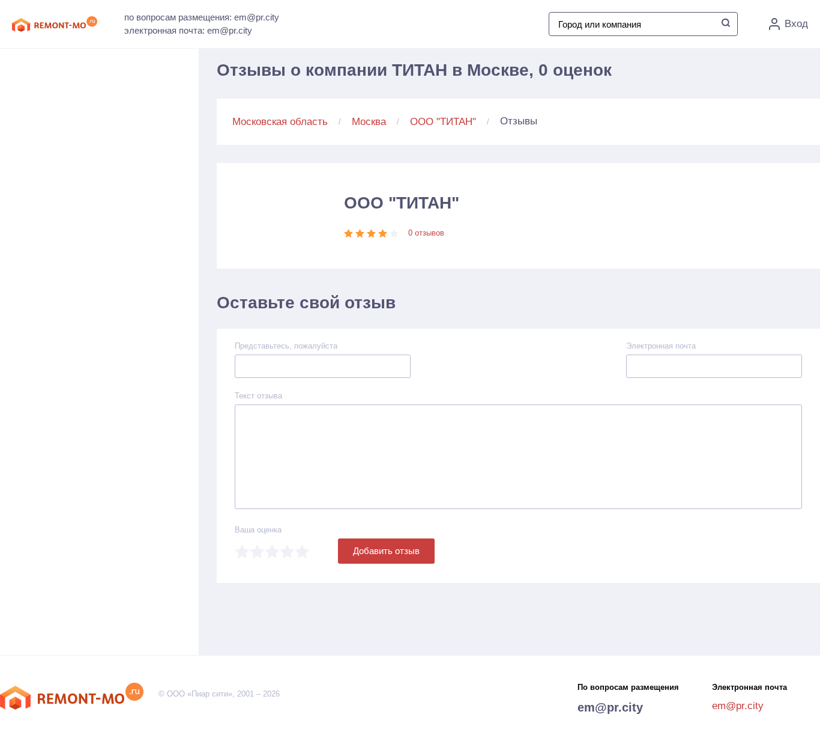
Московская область (280, 121)
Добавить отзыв (386, 551)
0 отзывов (426, 232)
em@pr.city (610, 707)
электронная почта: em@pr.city (188, 30)
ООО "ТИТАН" (443, 121)
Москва (369, 121)
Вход (796, 23)
